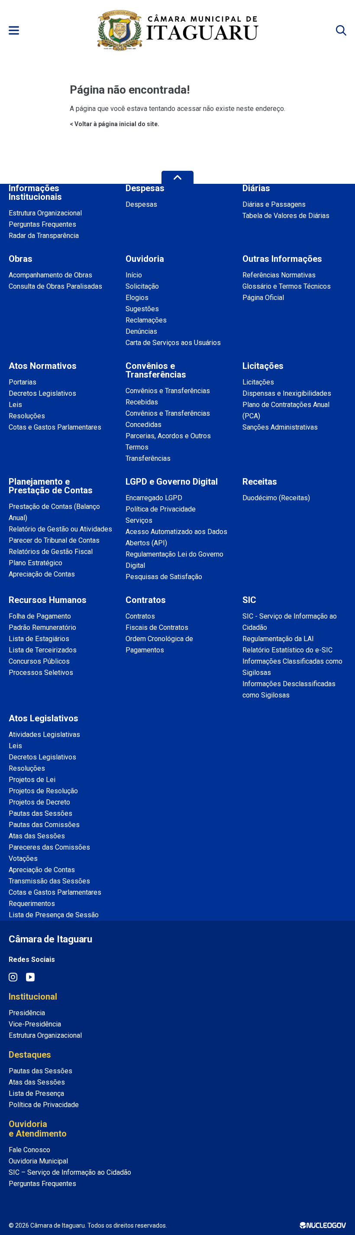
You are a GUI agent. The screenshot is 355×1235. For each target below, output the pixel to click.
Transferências (148, 458)
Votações (23, 858)
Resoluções (27, 416)
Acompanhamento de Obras (50, 275)
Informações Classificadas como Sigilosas (292, 667)
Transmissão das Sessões (49, 881)
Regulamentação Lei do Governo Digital (174, 560)
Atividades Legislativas (44, 734)
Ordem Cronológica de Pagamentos (159, 644)
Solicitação (142, 286)
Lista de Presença (36, 1093)
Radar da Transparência (44, 235)
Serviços (139, 520)
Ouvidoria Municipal (38, 1161)
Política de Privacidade (161, 509)
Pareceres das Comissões (49, 847)
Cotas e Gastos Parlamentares (55, 427)
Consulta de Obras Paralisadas (55, 286)
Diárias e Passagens (274, 204)
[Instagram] (13, 977)
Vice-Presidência (35, 1024)
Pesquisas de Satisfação (164, 577)
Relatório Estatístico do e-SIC (287, 650)
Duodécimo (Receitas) (276, 498)
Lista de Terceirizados (43, 650)
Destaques (30, 1054)
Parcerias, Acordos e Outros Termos (168, 441)
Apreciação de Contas (42, 574)
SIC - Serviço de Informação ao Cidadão (289, 622)
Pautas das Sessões (40, 813)
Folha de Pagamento (40, 616)
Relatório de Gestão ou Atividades (60, 529)
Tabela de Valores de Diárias (285, 216)
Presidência (27, 1013)
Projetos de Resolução (43, 791)
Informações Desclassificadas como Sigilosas (289, 689)
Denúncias (141, 331)
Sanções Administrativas (280, 427)
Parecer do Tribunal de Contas (54, 540)
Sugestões (142, 309)
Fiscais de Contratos (157, 627)
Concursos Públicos (39, 661)
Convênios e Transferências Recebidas (168, 396)
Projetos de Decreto (39, 802)
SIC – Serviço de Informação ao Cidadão (70, 1172)
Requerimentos (32, 903)
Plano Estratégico (35, 563)
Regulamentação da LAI (278, 639)
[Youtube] (30, 977)
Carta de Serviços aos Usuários (173, 343)
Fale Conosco (29, 1150)
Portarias (22, 382)
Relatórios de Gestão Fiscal (51, 551)
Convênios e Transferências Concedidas (168, 419)
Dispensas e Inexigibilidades (286, 393)
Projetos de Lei (32, 780)
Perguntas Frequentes (42, 224)
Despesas (141, 204)
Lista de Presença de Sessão (54, 915)
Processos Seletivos (41, 672)
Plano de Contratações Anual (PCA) (285, 410)
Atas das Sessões (37, 836)
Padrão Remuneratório (42, 627)
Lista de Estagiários (39, 639)
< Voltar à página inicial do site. (114, 124)
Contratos (140, 616)
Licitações (258, 382)
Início (134, 275)
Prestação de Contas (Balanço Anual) (54, 512)
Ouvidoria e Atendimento (38, 1129)
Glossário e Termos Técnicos (286, 286)
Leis (15, 405)
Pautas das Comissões (44, 825)
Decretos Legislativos (42, 393)
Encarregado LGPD (154, 498)
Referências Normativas (279, 275)
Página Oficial (263, 297)
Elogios (137, 297)
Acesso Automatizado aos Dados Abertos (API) (176, 537)
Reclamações (146, 320)
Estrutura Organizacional (45, 213)
